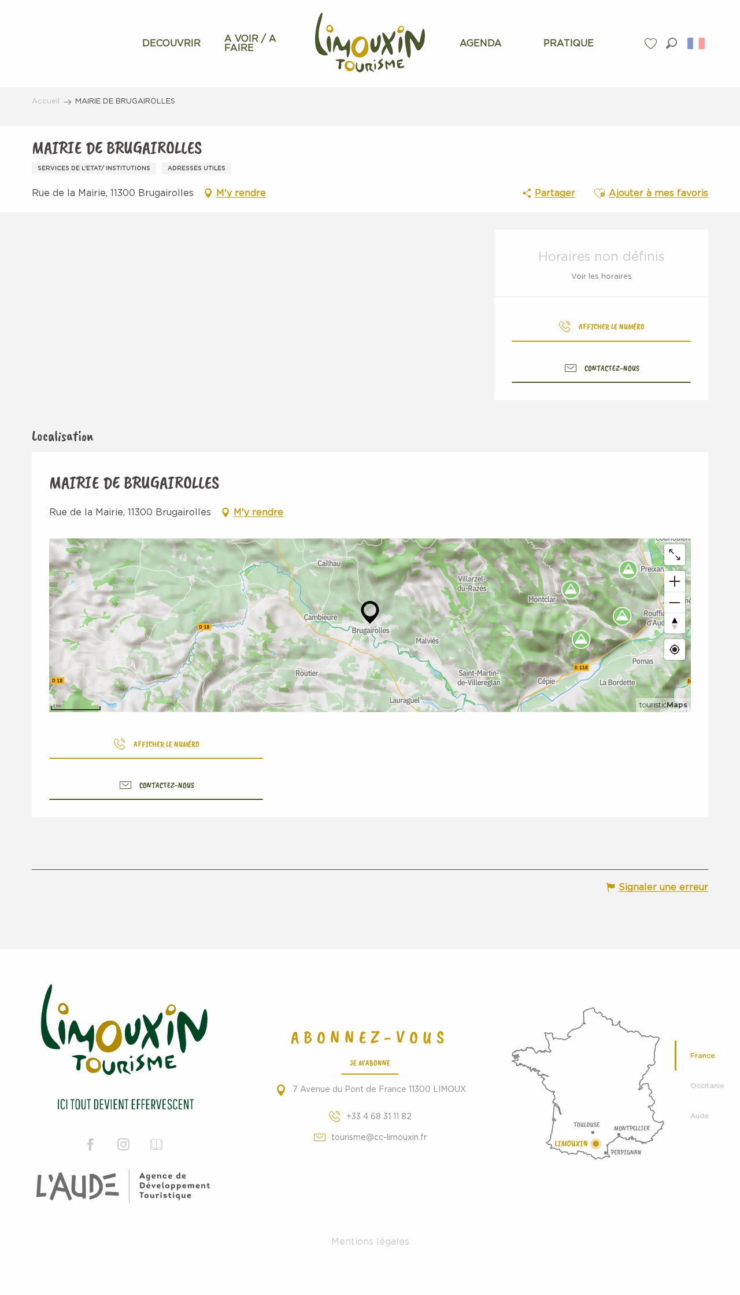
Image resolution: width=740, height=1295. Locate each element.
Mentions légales (370, 1241)
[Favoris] (652, 44)
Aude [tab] (699, 1115)
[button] (671, 43)
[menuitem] (171, 43)
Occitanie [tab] (707, 1085)
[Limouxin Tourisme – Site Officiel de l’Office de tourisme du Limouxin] (123, 1049)
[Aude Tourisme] (123, 1186)
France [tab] (702, 1055)
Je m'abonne (370, 1062)
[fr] (697, 43)
